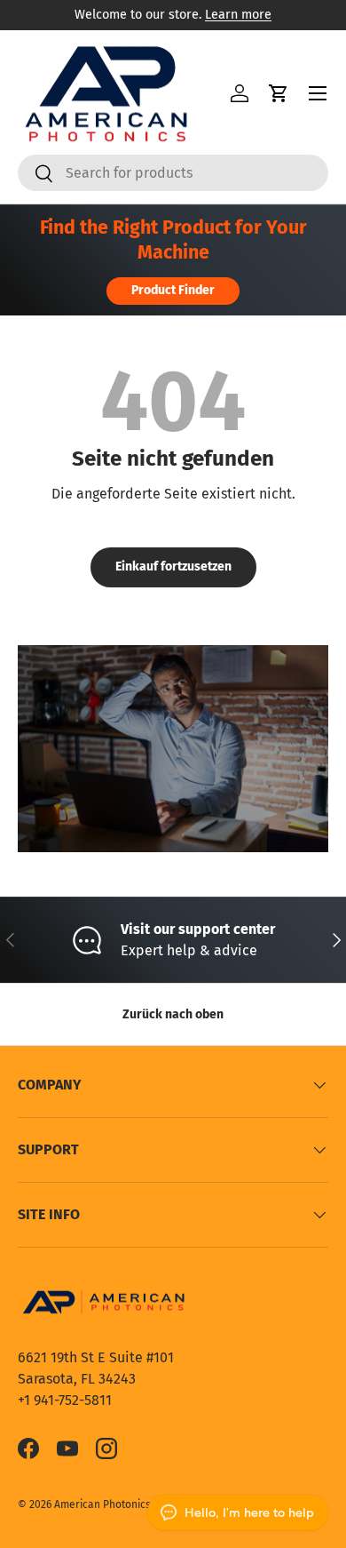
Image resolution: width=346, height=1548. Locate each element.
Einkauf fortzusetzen (173, 566)
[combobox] (173, 173)
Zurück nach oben (173, 1014)
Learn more (238, 14)
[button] (278, 93)
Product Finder (173, 290)
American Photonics (102, 1504)
